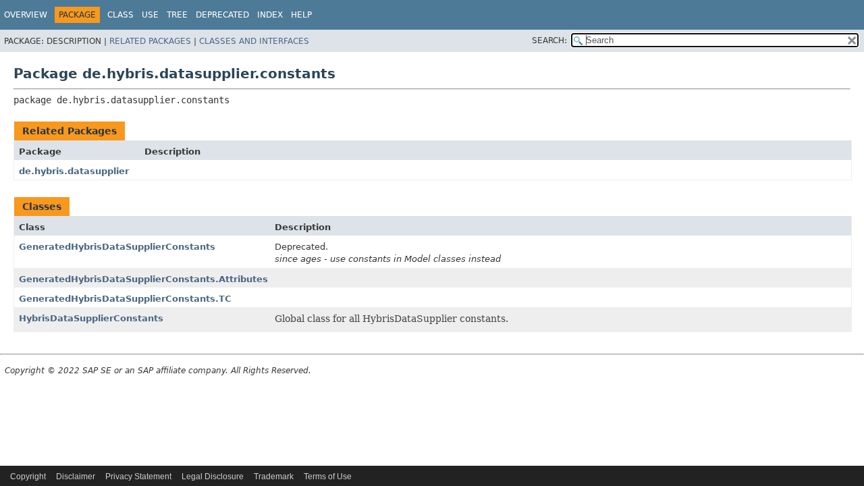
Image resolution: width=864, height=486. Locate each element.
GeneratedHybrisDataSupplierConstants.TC (125, 299)
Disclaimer (75, 476)
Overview (25, 15)
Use (150, 15)
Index (270, 15)
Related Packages (150, 41)
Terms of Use (328, 476)
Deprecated (222, 15)
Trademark (274, 476)
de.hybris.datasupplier (74, 171)
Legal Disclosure (213, 476)
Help (301, 15)
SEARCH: (549, 40)
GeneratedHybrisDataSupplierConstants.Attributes (143, 279)
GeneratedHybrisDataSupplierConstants (117, 247)
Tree (177, 15)
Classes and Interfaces (254, 41)
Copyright (28, 476)
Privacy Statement (138, 476)
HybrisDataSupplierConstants (91, 318)
